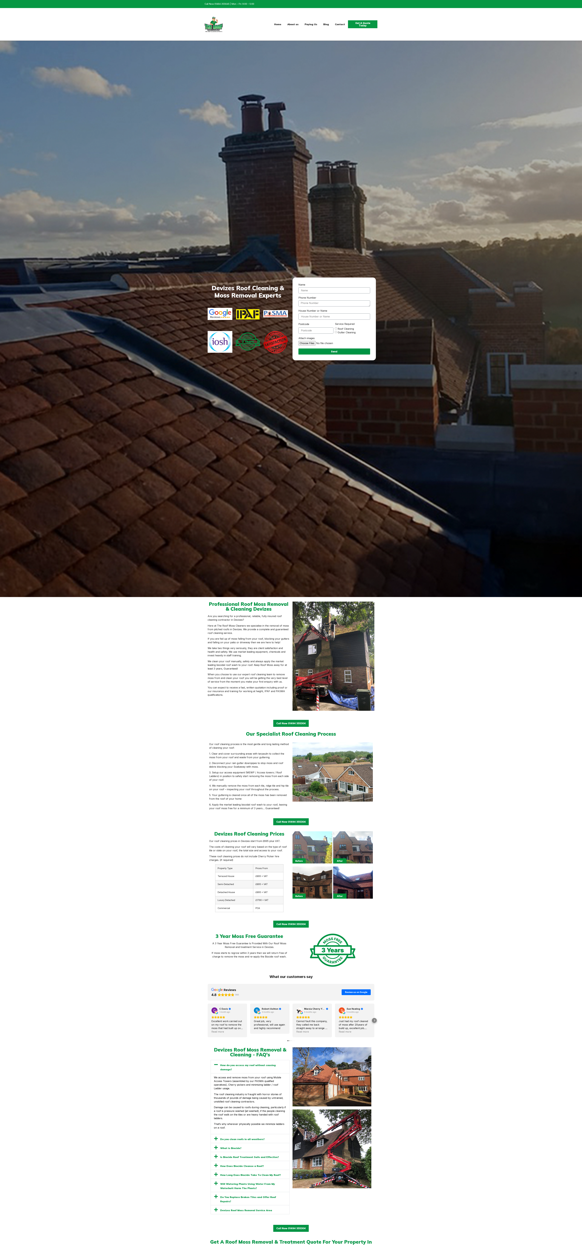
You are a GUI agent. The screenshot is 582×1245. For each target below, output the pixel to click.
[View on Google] (214, 1010)
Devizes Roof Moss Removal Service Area (246, 1210)
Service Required (345, 324)
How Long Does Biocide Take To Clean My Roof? (250, 1174)
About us (293, 24)
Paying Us (311, 24)
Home (277, 24)
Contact (340, 24)
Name (301, 284)
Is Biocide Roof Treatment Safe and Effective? (249, 1157)
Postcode (303, 324)
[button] (207, 1020)
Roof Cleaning (346, 328)
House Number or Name (312, 311)
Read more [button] (217, 1031)
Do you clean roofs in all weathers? (242, 1139)
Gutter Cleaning (347, 332)
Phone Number (307, 297)
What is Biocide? (230, 1148)
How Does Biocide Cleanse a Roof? (242, 1166)
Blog (326, 24)
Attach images (306, 338)
